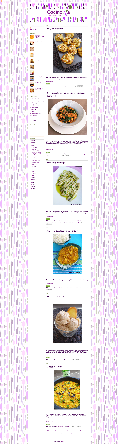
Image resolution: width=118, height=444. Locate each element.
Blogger (62, 441)
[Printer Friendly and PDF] (48, 84)
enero (33, 175)
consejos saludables (33, 107)
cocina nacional (84, 221)
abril (33, 171)
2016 (32, 144)
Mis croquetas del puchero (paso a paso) (39, 59)
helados (69, 360)
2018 (32, 140)
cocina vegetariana (49, 155)
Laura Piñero (33, 28)
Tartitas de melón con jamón (39, 42)
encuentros (32, 109)
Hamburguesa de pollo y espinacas (39, 71)
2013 (32, 179)
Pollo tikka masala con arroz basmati (61, 231)
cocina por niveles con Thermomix (36, 102)
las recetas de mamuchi (59, 222)
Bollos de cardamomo (55, 29)
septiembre (34, 164)
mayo (33, 170)
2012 (32, 181)
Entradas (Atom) (70, 434)
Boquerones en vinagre (55, 162)
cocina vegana (83, 154)
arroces (69, 426)
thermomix (32, 121)
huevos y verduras (57, 155)
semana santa (32, 119)
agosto (33, 166)
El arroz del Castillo (54, 367)
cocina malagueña (78, 221)
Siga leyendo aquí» (49, 81)
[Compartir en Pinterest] (82, 86)
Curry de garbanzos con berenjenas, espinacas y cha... (36, 153)
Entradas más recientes (52, 431)
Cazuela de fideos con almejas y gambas (39, 89)
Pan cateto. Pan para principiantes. (39, 47)
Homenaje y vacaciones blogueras (39, 65)
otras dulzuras (71, 86)
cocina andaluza (71, 221)
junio (33, 168)
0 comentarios (60, 86)
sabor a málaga (76, 222)
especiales (32, 111)
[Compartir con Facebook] (81, 86)
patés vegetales (33, 115)
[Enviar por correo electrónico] (78, 86)
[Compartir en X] (80, 86)
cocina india (70, 154)
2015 (32, 146)
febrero (33, 173)
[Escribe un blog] (79, 86)
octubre (33, 149)
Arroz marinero (38, 82)
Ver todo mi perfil (33, 29)
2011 (32, 183)
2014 (32, 177)
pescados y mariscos (69, 222)
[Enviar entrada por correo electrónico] (76, 86)
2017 (32, 142)
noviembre (34, 147)
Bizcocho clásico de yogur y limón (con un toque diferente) (39, 54)
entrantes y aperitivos (50, 222)
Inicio (68, 431)
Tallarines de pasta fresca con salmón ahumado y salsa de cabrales (38, 78)
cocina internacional (76, 154)
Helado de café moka (55, 296)
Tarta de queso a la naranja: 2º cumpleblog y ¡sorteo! (39, 36)
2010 (32, 184)
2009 (32, 186)
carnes (69, 287)
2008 (32, 188)
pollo (84, 287)
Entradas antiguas (83, 431)
